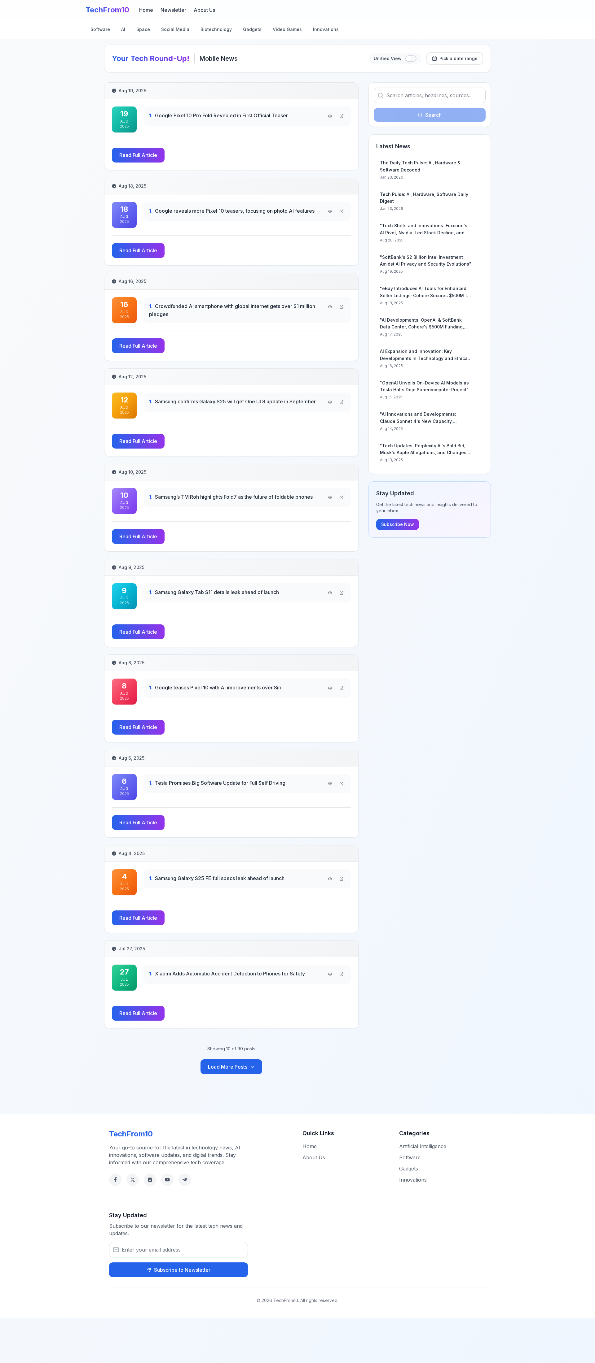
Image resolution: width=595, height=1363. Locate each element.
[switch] (410, 58)
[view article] (330, 116)
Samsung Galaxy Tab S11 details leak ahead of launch (214, 592)
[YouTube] (167, 1180)
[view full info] (341, 116)
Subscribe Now (397, 524)
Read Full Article (138, 155)
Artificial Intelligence (422, 1146)
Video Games (287, 29)
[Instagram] (150, 1180)
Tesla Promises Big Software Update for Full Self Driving (217, 783)
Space (143, 29)
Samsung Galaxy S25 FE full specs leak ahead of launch (216, 878)
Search (433, 115)
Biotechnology (216, 29)
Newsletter (173, 10)
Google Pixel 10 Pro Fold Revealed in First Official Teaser (218, 115)
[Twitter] (132, 1180)
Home (146, 10)
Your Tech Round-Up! (150, 58)
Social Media (175, 29)
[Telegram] (184, 1180)
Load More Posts (227, 1067)
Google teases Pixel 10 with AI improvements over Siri (215, 687)
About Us (204, 10)
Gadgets (252, 29)
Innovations (326, 29)
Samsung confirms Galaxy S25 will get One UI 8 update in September (232, 401)
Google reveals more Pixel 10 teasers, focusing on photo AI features (232, 211)
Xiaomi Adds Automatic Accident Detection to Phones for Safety (227, 973)
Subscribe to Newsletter (182, 1270)
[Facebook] (115, 1180)
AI (123, 29)
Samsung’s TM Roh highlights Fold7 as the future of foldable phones (231, 497)
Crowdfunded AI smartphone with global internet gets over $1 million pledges (232, 310)
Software (100, 29)
